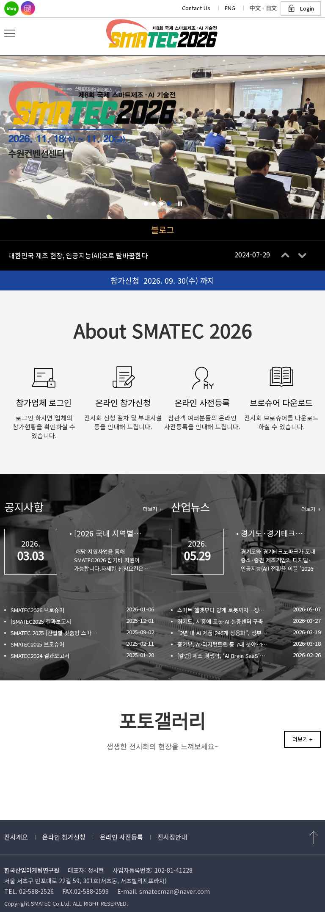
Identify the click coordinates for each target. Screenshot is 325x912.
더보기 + (152, 508)
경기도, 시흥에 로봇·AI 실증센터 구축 (220, 621)
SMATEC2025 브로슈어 (37, 644)
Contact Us (196, 8)
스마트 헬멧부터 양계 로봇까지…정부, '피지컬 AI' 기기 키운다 (222, 610)
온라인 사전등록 (121, 837)
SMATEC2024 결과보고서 (40, 656)
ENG (230, 8)
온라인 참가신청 (63, 837)
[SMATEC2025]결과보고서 (41, 621)
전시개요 (16, 837)
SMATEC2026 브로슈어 (37, 610)
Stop (180, 204)
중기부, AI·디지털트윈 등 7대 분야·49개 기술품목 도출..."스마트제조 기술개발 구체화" (222, 644)
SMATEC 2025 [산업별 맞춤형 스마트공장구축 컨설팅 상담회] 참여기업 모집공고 (56, 633)
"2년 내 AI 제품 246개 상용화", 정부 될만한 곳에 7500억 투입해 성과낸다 (222, 633)
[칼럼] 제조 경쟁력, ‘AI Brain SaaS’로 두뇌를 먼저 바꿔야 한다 (222, 656)
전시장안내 (172, 837)
